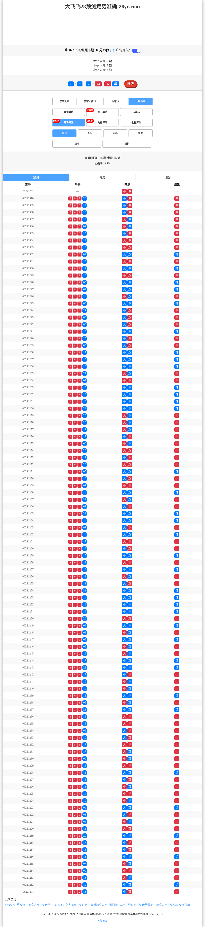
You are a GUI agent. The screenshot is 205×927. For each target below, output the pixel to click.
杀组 (89, 133)
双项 (76, 143)
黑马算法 (68, 122)
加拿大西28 (90, 101)
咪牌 (130, 83)
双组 (127, 143)
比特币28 (140, 101)
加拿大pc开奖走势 (39, 904)
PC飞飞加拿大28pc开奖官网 (70, 904)
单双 (140, 133)
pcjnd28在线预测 (15, 904)
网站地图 (102, 920)
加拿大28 (64, 101)
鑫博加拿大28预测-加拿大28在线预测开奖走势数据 (121, 904)
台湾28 (115, 101)
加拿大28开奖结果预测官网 (173, 904)
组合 (64, 133)
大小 (115, 133)
